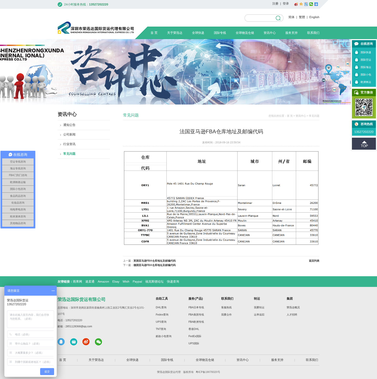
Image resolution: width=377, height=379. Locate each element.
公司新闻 (69, 134)
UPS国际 (193, 343)
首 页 (154, 32)
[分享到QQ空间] (301, 4)
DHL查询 (161, 307)
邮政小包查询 (163, 336)
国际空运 (366, 59)
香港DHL (193, 329)
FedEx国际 (194, 336)
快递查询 (173, 281)
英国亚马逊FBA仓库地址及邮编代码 (155, 260)
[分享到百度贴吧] (306, 4)
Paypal (137, 281)
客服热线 (226, 307)
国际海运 (366, 67)
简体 (291, 17)
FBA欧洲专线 (196, 321)
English (314, 17)
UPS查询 (161, 321)
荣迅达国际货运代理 (169, 372)
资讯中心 (270, 32)
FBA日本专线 (196, 307)
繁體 (302, 17)
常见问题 (69, 153)
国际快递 (366, 52)
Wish (126, 281)
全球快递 (198, 32)
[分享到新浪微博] (296, 4)
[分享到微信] (311, 4)
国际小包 (366, 74)
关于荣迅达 (174, 32)
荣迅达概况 (293, 307)
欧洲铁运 (366, 82)
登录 (286, 3)
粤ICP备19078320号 (208, 372)
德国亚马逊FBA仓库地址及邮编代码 (155, 265)
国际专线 (220, 32)
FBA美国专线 (196, 314)
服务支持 (291, 32)
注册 (275, 3)
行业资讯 (69, 144)
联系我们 (313, 32)
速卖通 (89, 281)
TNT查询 (161, 329)
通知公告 (69, 125)
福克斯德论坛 (154, 281)
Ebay (115, 281)
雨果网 (77, 281)
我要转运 (259, 307)
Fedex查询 (162, 314)
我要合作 (226, 314)
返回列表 (314, 260)
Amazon (103, 281)
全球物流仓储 (245, 32)
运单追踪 (259, 314)
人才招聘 (292, 314)
